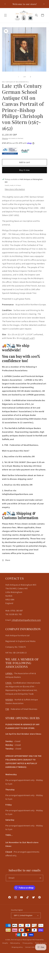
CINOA (8, 682)
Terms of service (41, 943)
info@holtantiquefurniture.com (26, 620)
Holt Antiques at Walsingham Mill (23, 940)
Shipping (5, 138)
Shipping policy (17, 947)
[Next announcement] (44, 4)
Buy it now (24, 170)
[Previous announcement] (5, 4)
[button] (5, 15)
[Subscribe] (40, 878)
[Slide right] (30, 77)
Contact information (32, 947)
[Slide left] (19, 77)
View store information (15, 189)
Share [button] (7, 560)
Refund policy (15, 943)
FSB (7, 709)
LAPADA (9, 673)
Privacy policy (28, 943)
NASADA (9, 699)
